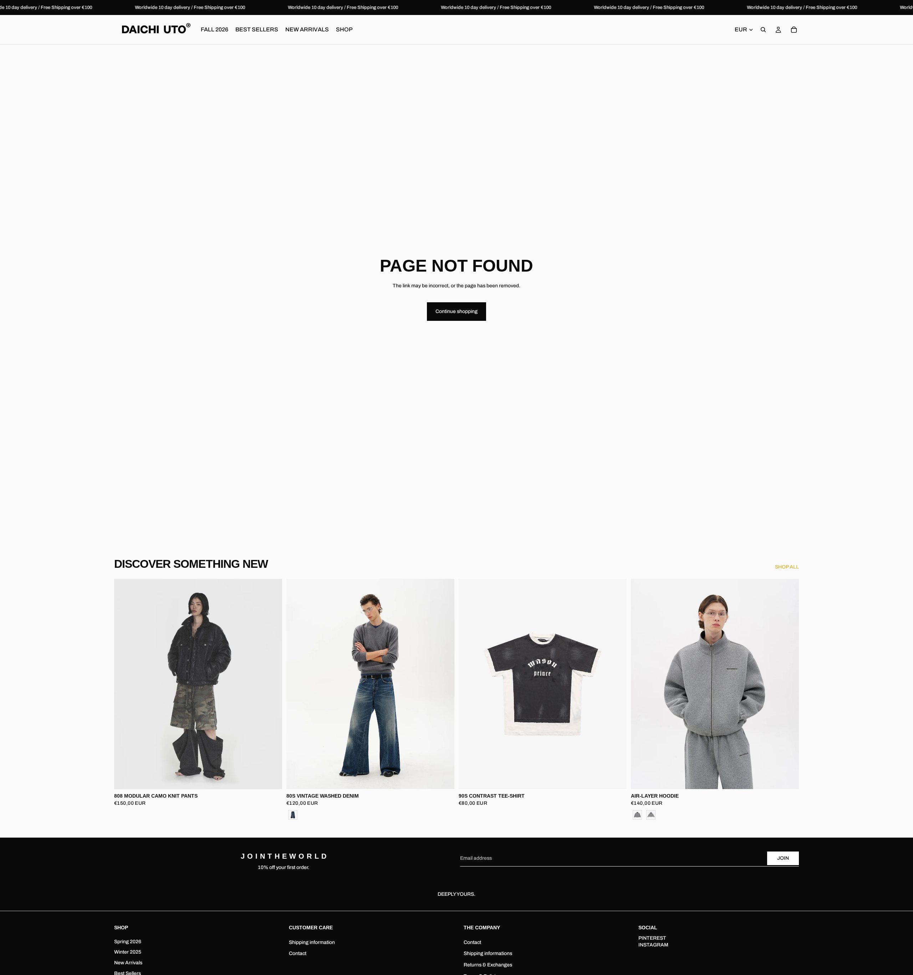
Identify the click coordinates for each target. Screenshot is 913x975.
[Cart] (794, 29)
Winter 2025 (127, 952)
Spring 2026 (127, 941)
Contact (297, 953)
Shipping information (312, 942)
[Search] (763, 29)
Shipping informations (488, 953)
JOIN (783, 858)
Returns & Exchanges (488, 965)
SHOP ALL (787, 567)
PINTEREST (652, 937)
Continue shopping (456, 311)
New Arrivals (128, 962)
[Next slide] (271, 684)
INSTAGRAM (653, 945)
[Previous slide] (125, 684)
